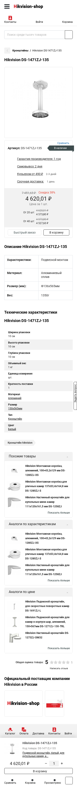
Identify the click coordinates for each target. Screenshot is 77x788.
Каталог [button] (10, 733)
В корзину (56, 232)
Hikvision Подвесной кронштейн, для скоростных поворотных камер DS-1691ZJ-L (47, 606)
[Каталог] (7, 6)
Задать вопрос (75, 393)
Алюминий (14, 398)
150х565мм (15, 408)
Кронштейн (15, 418)
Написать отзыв (59, 668)
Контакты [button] (10, 21)
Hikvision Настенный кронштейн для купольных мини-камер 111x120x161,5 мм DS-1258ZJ (47, 502)
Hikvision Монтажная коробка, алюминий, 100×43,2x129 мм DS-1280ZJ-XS (45, 470)
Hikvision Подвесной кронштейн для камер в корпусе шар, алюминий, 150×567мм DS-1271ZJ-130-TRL (47, 622)
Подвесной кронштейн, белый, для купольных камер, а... (43, 754)
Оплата (23, 733)
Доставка (38, 733)
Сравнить (10, 782)
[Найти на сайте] (69, 34)
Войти (39, 21)
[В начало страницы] (69, 780)
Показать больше (59, 512)
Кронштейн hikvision (20, 442)
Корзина (67, 21)
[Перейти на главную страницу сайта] (32, 6)
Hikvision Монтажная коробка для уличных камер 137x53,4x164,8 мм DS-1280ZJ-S (46, 486)
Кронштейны (20, 50)
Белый (12, 429)
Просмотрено (52, 782)
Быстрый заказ (25, 232)
